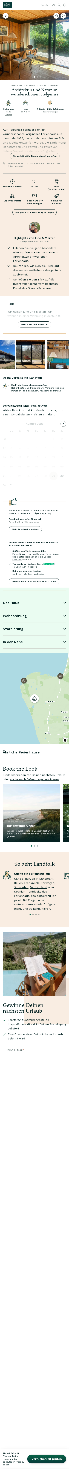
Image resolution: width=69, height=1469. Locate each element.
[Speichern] (63, 16)
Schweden (21, 887)
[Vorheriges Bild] (4, 45)
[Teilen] (56, 16)
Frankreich (31, 883)
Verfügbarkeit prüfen (47, 1459)
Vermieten (45, 5)
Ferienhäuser (16, 85)
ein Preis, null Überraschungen (28, 574)
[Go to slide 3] (40, 76)
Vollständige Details (50, 391)
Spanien (19, 891)
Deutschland (38, 887)
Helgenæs (54, 85)
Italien (18, 883)
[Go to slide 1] (34, 76)
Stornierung (13, 629)
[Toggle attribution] (65, 740)
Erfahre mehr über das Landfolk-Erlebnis (34, 581)
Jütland (42, 85)
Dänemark (30, 85)
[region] (34, 698)
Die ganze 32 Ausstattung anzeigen (34, 212)
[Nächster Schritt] (65, 45)
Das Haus (11, 603)
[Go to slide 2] (37, 76)
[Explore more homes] (5, 16)
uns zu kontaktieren (36, 908)
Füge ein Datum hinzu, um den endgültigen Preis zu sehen (13, 1460)
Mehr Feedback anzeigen (25, 529)
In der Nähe (13, 642)
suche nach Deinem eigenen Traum (34, 779)
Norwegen (47, 883)
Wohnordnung (15, 616)
